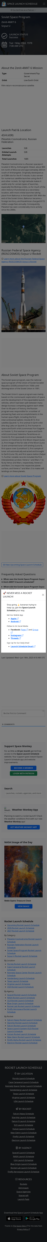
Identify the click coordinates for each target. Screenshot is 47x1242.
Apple (14, 618)
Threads (15, 638)
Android (15, 621)
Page (23, 629)
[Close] (43, 595)
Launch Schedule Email (22, 646)
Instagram (16, 635)
